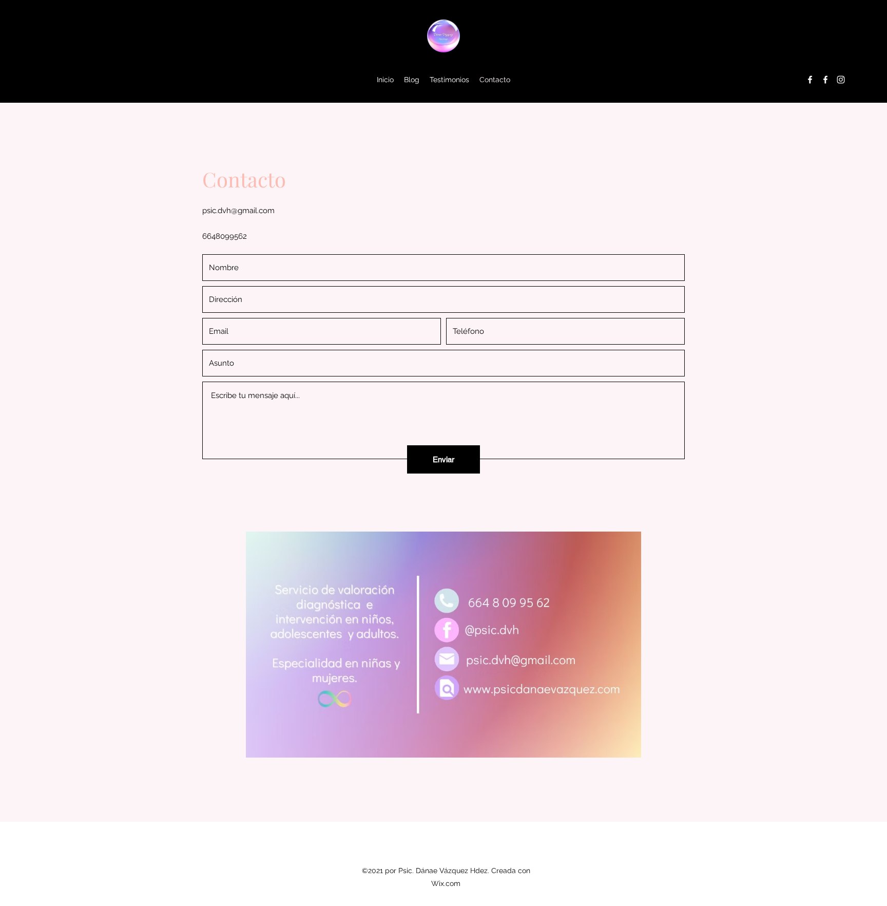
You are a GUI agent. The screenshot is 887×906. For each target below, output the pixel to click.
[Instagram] (841, 79)
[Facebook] (810, 79)
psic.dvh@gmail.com (238, 210)
